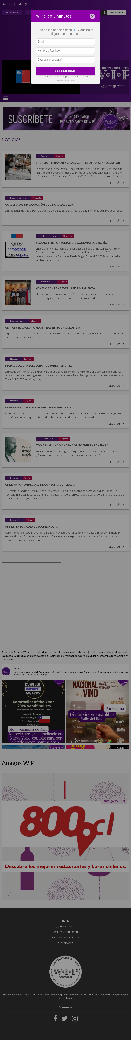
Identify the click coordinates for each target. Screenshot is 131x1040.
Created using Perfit (65, 80)
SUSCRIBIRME (65, 71)
